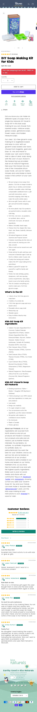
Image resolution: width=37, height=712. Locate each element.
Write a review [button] (18, 531)
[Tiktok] (15, 686)
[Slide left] (15, 48)
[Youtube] (22, 686)
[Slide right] (22, 48)
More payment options (18, 96)
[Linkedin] (25, 686)
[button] (4, 4)
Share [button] (5, 109)
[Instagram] (11, 686)
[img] (5, 543)
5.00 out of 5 (23, 512)
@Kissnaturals (11, 489)
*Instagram (19, 479)
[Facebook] (18, 686)
